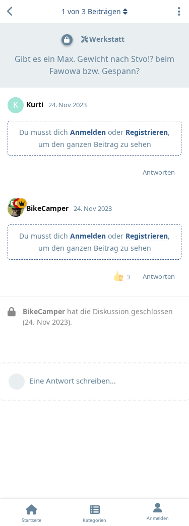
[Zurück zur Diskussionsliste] (10, 11)
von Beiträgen (91, 11)
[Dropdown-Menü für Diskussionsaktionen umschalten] (179, 11)
